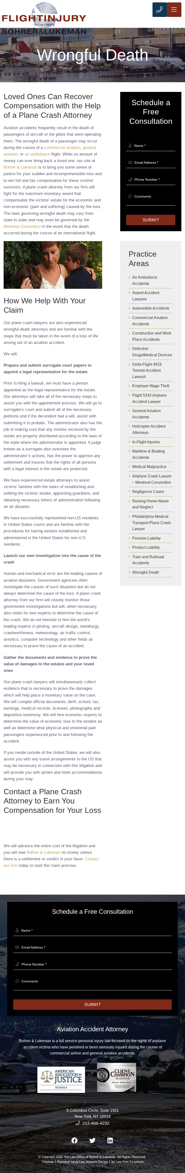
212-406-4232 (95, 1123)
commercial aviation (62, 147)
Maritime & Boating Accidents (148, 454)
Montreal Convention (22, 226)
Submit (151, 220)
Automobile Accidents (150, 308)
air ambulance (37, 154)
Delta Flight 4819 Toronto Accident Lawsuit (147, 370)
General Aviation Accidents (146, 414)
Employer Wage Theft (150, 386)
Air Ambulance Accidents (144, 280)
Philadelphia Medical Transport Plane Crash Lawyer (151, 522)
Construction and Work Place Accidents (151, 336)
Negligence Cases (148, 492)
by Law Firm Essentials (128, 1162)
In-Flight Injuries (146, 442)
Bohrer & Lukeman (20, 167)
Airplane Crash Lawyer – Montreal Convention (152, 479)
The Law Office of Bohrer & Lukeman (89, 1157)
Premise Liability (146, 538)
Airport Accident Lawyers (145, 296)
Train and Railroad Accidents (148, 560)
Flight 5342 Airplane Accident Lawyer (149, 398)
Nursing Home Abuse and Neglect (150, 504)
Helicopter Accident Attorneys (148, 429)
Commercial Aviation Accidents (150, 321)
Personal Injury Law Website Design (82, 1162)
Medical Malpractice (149, 467)
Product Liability (146, 547)
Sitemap (47, 1162)
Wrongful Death (145, 572)
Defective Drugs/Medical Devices (152, 352)
